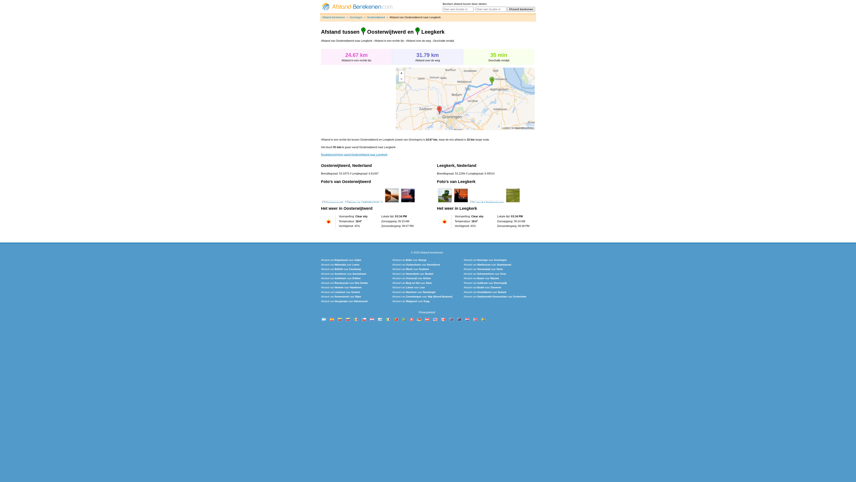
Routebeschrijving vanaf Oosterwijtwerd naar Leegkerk (354, 154)
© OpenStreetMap (523, 128)
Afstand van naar (341, 260)
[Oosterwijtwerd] (332, 202)
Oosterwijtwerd (376, 17)
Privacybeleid (427, 312)
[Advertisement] (358, 99)
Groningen (356, 17)
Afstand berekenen (333, 17)
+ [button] (401, 73)
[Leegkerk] (445, 202)
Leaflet (506, 128)
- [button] (401, 79)
